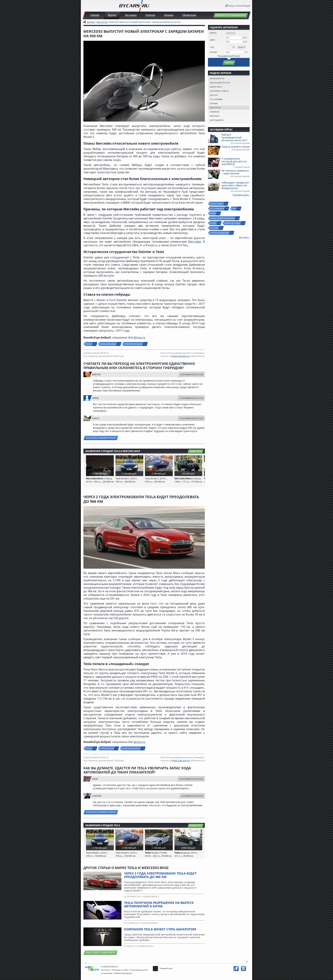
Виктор (96, 374)
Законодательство (220, 82)
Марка (213, 33)
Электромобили (134, 344)
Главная (94, 15)
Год (212, 47)
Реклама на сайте (120, 970)
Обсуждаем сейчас (221, 129)
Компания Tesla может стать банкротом (160, 929)
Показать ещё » (241, 194)
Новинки (214, 111)
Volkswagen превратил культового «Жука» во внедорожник (235, 185)
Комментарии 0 (150, 923)
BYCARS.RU (113, 966)
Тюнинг (214, 103)
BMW (213, 213)
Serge (95, 398)
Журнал (112, 15)
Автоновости (217, 78)
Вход (231, 6)
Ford (213, 223)
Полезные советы (219, 91)
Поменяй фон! (166, 968)
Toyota (215, 228)
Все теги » (244, 237)
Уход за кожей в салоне (235, 146)
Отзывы (169, 15)
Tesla (89, 344)
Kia (234, 208)
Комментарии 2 (151, 896)
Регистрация (243, 6)
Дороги (214, 95)
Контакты (105, 970)
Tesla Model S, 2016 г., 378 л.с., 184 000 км (127, 480)
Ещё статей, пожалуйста (100, 952)
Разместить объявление (230, 15)
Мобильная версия (123, 973)
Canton (96, 795)
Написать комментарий (101, 437)
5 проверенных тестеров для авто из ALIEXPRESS (234, 161)
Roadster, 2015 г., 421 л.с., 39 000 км (186, 854)
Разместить (196, 451)
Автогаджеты (217, 120)
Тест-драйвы (216, 99)
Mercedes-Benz (108, 344)
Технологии (107, 748)
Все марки (131, 15)
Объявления (189, 15)
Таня (95, 778)
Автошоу (215, 116)
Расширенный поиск (228, 55)
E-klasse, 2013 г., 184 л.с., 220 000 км (100, 480)
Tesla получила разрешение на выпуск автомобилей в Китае (159, 904)
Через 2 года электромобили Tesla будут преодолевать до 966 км (160, 875)
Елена (95, 418)
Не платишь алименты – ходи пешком (235, 172)
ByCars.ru (139, 337)
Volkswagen (217, 208)
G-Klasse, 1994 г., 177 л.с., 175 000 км (188, 480)
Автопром (102, 22)
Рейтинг (150, 15)
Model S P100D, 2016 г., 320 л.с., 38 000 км (158, 854)
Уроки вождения (220, 233)
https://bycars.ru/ (181, 356)
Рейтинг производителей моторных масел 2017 (234, 137)
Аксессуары (217, 203)
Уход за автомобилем (223, 218)
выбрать (231, 32)
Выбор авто (216, 86)
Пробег (213, 52)
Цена (212, 39)
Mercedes (194, 241)
